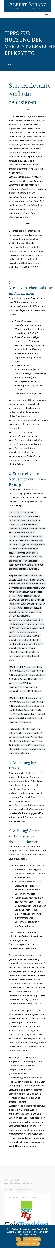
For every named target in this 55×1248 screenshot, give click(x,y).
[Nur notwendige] (51, 1236)
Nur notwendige (32, 1239)
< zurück (8, 64)
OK (18, 1239)
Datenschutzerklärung (28, 1243)
